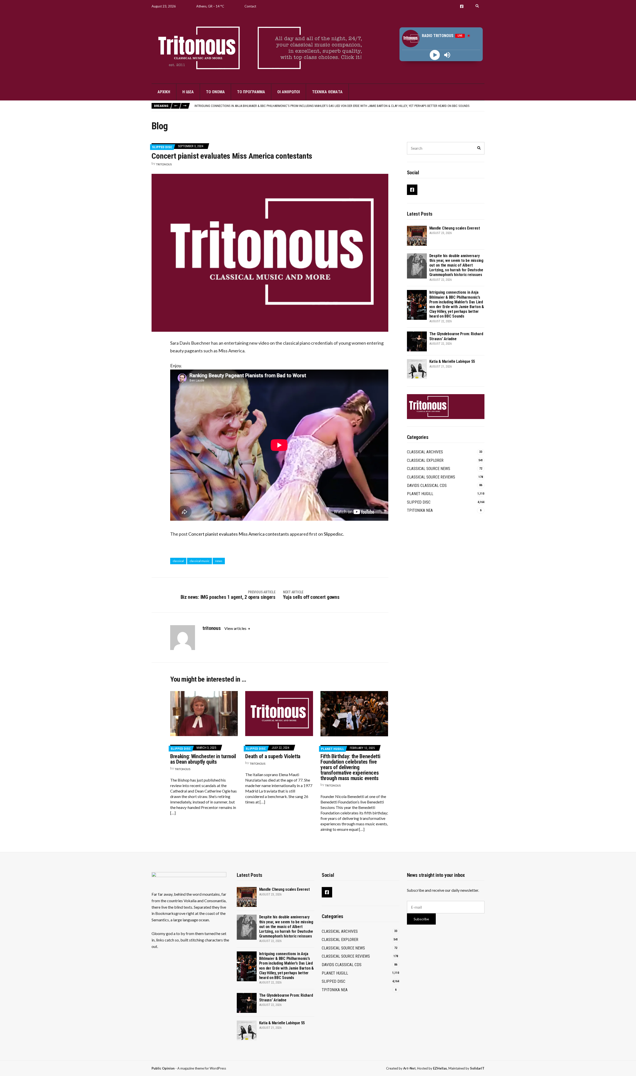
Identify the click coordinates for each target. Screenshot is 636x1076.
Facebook (462, 6)
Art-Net (409, 1068)
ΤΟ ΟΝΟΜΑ (215, 92)
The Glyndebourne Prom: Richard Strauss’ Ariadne (232, 105)
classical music (199, 561)
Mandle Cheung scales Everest (454, 228)
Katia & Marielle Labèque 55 (452, 361)
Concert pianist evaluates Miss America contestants (238, 534)
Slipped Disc (162, 147)
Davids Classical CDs (427, 485)
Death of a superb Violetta (272, 756)
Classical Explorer (425, 460)
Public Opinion (163, 1068)
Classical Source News (428, 468)
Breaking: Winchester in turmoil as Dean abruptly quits (203, 759)
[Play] (435, 55)
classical (178, 561)
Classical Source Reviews (431, 477)
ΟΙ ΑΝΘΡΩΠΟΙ (288, 92)
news (218, 561)
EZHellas (440, 1068)
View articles (235, 628)
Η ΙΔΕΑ (188, 92)
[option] (339, 105)
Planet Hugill (332, 749)
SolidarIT (477, 1068)
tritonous (164, 164)
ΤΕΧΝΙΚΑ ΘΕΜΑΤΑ (327, 92)
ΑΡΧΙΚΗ (164, 92)
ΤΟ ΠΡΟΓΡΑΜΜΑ (251, 92)
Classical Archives (425, 452)
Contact (250, 6)
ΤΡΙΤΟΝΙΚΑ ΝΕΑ (420, 510)
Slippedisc (333, 534)
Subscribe (421, 919)
